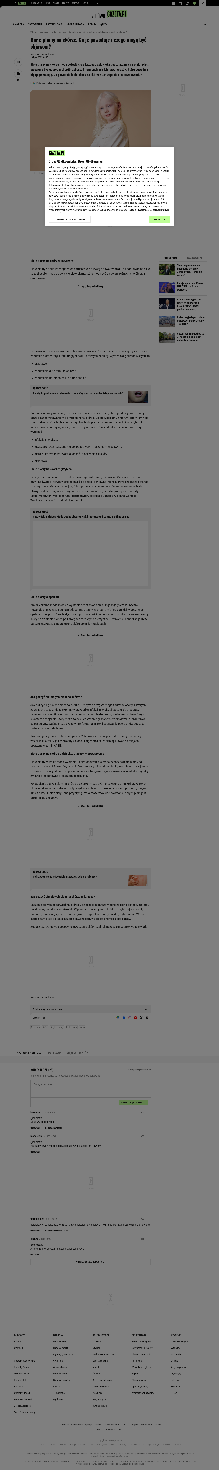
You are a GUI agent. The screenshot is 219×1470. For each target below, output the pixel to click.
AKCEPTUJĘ (160, 219)
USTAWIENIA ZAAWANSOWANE (69, 219)
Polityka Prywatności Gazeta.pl (144, 210)
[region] (109, 186)
